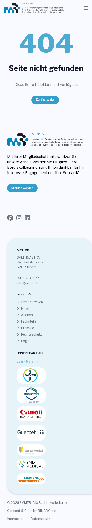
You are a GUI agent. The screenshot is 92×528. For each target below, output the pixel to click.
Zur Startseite (45, 99)
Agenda (26, 315)
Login (24, 341)
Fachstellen (29, 321)
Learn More (25, 361)
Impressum (15, 519)
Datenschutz (40, 519)
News (25, 309)
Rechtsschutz (31, 334)
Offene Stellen (31, 302)
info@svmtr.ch (27, 283)
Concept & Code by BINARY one (31, 511)
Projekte (27, 328)
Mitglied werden (22, 188)
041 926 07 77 (28, 278)
